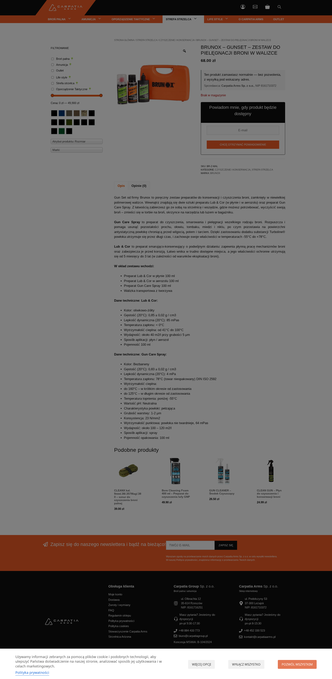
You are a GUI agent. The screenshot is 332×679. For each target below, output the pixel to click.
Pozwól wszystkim (297, 664)
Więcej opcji (201, 664)
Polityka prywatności (32, 672)
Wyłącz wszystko (246, 664)
